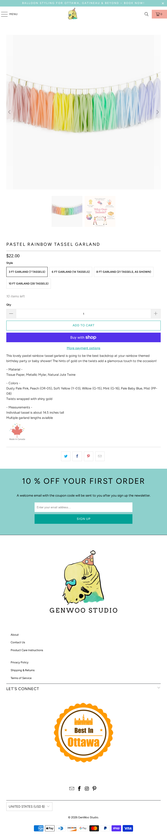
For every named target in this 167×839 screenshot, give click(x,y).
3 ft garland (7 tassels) (27, 271)
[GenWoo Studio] (73, 14)
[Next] (157, 112)
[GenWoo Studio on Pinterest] (94, 789)
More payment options (83, 348)
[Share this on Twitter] (65, 456)
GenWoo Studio (88, 817)
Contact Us (18, 642)
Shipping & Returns (23, 670)
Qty (8, 304)
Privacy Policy (19, 662)
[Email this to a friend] (100, 456)
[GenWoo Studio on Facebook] (79, 789)
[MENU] (2, 14)
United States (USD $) (27, 807)
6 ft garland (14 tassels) (71, 271)
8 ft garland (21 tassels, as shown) (123, 271)
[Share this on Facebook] (77, 456)
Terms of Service (21, 678)
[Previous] (9, 112)
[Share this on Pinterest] (88, 456)
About (15, 634)
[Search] (146, 14)
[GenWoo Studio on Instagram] (87, 789)
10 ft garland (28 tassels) (28, 283)
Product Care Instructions (27, 650)
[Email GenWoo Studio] (72, 789)
